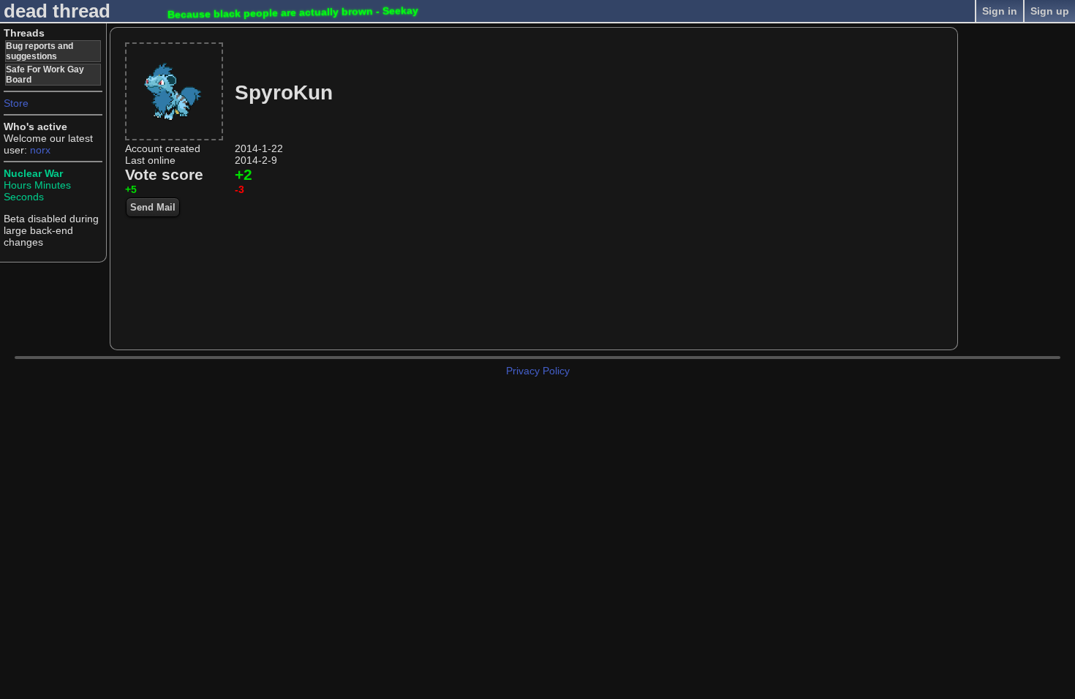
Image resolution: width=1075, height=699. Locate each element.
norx (40, 150)
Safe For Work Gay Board (45, 74)
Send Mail (153, 207)
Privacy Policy (538, 371)
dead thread (57, 11)
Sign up (1049, 11)
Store (16, 103)
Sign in (999, 11)
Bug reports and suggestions (39, 51)
